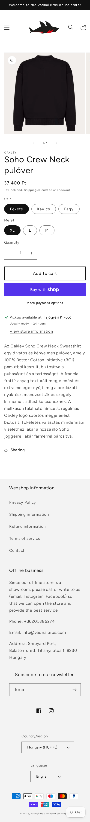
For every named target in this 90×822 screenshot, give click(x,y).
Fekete (16, 209)
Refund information (27, 526)
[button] (7, 27)
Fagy (69, 209)
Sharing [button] (18, 450)
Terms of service (24, 538)
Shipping (30, 190)
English (42, 776)
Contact (16, 550)
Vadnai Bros (37, 813)
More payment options (45, 303)
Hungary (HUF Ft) (42, 747)
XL (12, 230)
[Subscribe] (74, 689)
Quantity (11, 242)
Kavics (43, 209)
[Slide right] (56, 143)
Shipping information (29, 514)
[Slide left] (34, 143)
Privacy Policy (22, 502)
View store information (31, 331)
